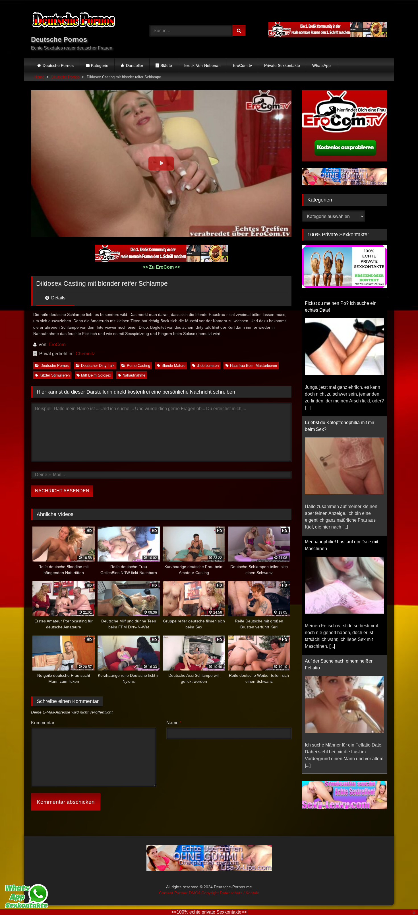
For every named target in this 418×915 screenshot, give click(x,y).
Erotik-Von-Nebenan (202, 65)
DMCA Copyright (204, 893)
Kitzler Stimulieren (55, 375)
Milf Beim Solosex (96, 375)
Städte (166, 65)
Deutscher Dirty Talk (98, 365)
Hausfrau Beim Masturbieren (253, 365)
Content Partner (174, 893)
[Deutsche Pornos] (73, 20)
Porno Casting (138, 365)
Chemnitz (85, 353)
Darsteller (134, 65)
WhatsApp (321, 65)
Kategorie (99, 65)
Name (173, 722)
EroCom (57, 344)
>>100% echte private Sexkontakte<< (209, 912)
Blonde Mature (173, 365)
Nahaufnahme (134, 375)
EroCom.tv (242, 65)
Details (57, 297)
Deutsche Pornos (58, 65)
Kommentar (42, 722)
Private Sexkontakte (282, 65)
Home (39, 77)
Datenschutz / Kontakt (239, 893)
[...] (308, 407)
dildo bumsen (208, 365)
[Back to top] (400, 898)
